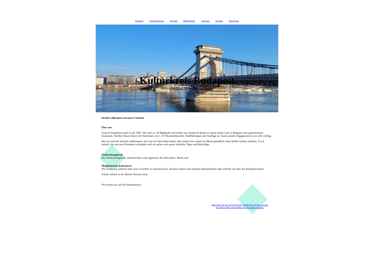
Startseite (139, 21)
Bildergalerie (189, 21)
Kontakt (219, 21)
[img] (187, 9)
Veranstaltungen (156, 21)
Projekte (174, 21)
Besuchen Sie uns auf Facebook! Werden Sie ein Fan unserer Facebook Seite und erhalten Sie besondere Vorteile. (240, 206)
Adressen (205, 21)
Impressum (234, 21)
